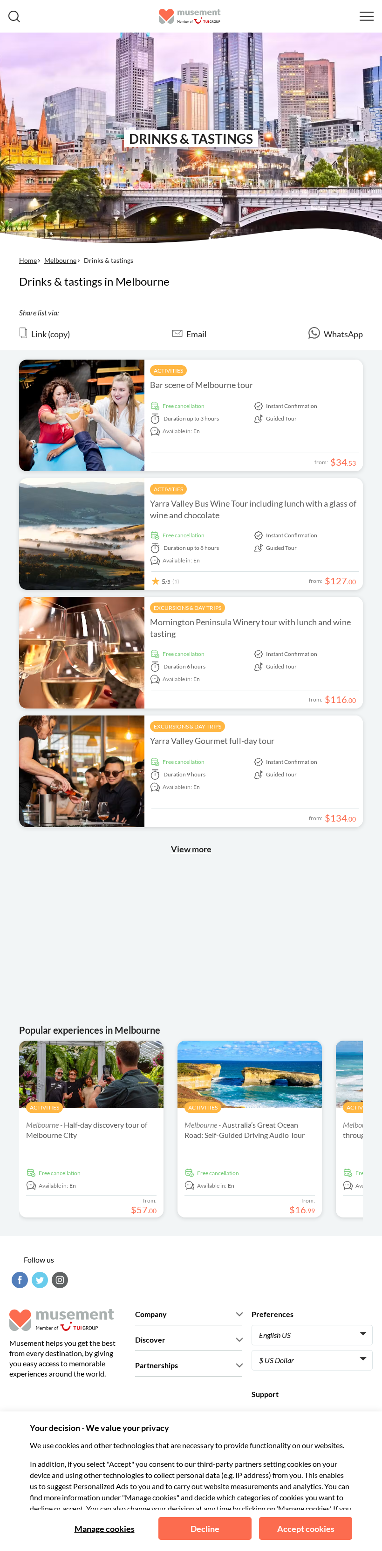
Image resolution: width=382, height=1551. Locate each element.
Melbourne (60, 260)
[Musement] (190, 16)
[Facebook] (18, 1280)
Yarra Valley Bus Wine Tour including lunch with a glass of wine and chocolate (253, 509)
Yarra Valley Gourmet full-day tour (212, 740)
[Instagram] (58, 1280)
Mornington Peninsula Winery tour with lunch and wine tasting (250, 628)
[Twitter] (38, 1280)
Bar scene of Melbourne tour (201, 385)
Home (28, 260)
